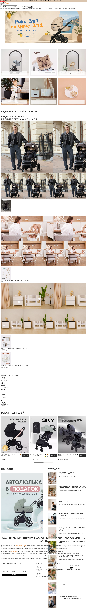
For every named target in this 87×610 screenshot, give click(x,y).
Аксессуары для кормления (55, 8)
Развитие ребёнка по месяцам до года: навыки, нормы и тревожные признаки (72, 486)
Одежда (30, 8)
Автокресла (11, 8)
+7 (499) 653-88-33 (10, 6)
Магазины (17, 6)
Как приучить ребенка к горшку (69, 569)
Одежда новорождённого (66, 476)
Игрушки (65, 8)
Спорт (75, 8)
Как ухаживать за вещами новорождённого (67, 473)
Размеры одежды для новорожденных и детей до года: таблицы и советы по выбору (72, 529)
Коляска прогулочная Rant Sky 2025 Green (36, 455)
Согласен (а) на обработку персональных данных (14, 571)
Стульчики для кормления (40, 8)
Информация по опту (42, 569)
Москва (2, 6)
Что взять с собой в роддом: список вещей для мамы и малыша (71, 556)
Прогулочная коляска (65, 545)
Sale (1, 8)
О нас (37, 566)
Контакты (38, 573)
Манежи (26, 8)
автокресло (70, 518)
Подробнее (4, 215)
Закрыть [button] (2, 1)
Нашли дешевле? (6, 459)
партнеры (38, 570)
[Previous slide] (4, 27)
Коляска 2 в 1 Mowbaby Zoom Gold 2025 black (8, 455)
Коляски (5, 8)
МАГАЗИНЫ (39, 567)
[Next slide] (82, 27)
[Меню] (30, 7)
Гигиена (70, 8)
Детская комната (19, 8)
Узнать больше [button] (57, 0)
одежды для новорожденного (71, 533)
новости (7, 469)
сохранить (14, 574)
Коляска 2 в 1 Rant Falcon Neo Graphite (66, 455)
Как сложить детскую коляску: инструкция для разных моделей (70, 597)
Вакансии (39, 572)
